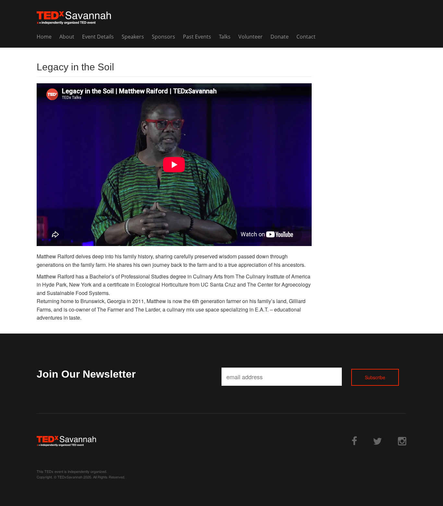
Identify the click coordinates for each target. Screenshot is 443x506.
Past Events (197, 36)
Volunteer (250, 36)
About (66, 36)
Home (44, 36)
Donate (279, 36)
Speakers (133, 36)
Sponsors (163, 36)
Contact (306, 36)
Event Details (98, 36)
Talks (225, 36)
